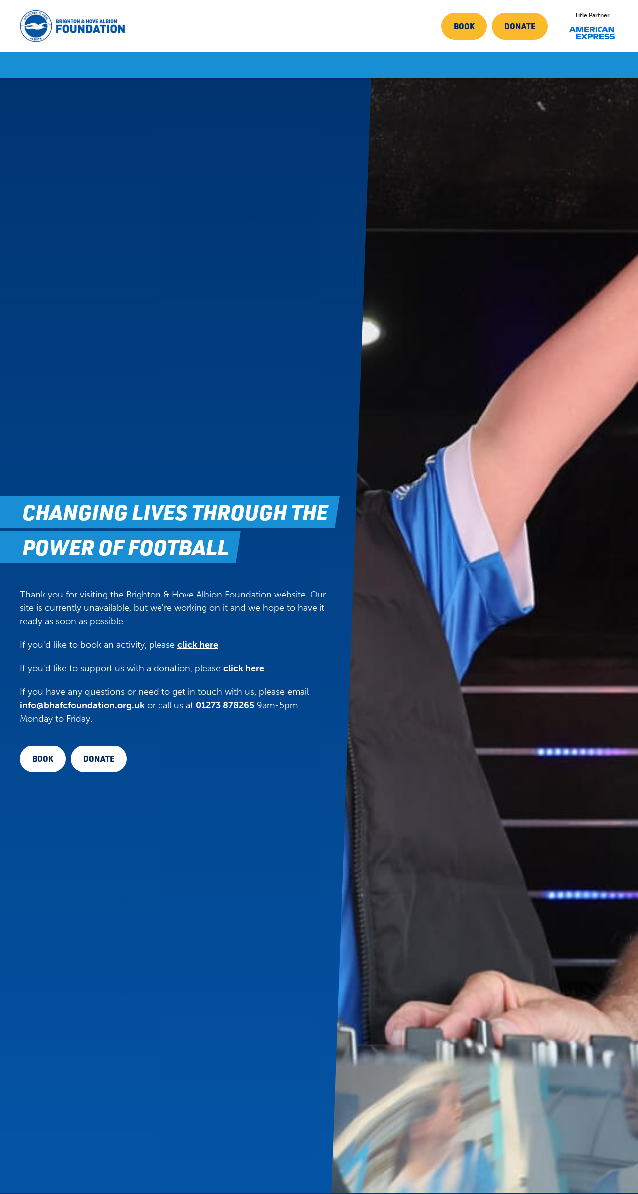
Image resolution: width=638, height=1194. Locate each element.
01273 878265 (225, 705)
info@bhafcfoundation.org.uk (82, 705)
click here (197, 644)
